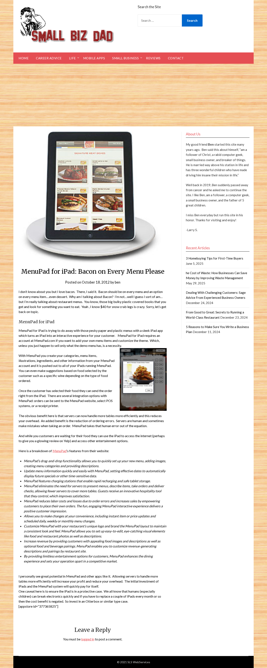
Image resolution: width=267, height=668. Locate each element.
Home (24, 58)
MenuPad (60, 451)
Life (72, 58)
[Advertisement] (133, 95)
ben (117, 282)
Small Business (125, 58)
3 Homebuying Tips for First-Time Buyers (214, 258)
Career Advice (49, 58)
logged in (87, 639)
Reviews (153, 58)
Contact (176, 58)
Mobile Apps (94, 58)
